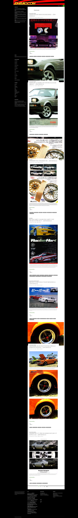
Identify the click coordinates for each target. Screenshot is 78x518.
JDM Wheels (31, 56)
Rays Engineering (48, 56)
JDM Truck (33, 497)
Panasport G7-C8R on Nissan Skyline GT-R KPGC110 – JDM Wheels (43, 434)
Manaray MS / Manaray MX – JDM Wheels (43, 161)
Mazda (34, 498)
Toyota (54, 318)
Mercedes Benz (35, 499)
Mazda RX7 (32, 499)
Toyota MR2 (36, 509)
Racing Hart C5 (55, 275)
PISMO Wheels (36, 134)
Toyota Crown (54, 212)
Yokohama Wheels (29, 513)
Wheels (35, 13)
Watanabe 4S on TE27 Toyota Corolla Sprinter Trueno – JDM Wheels (42, 346)
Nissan (31, 483)
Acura (31, 275)
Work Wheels (16, 68)
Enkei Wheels (31, 495)
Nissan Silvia (28, 502)
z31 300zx (52, 56)
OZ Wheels (28, 503)
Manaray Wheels (49, 212)
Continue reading (32, 51)
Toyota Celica (41, 134)
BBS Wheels (16, 66)
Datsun (37, 494)
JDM (29, 13)
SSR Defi (38, 318)
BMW (33, 494)
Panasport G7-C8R (39, 483)
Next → (47, 486)
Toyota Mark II (32, 213)
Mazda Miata (29, 499)
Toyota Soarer (32, 319)
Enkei (15, 72)
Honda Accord (42, 275)
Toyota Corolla (35, 427)
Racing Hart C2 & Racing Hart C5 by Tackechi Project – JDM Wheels (41, 220)
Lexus (31, 498)
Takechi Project (34, 507)
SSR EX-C (48, 318)
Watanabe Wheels (48, 427)
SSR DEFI (16, 78)
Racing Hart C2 (51, 275)
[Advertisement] (21, 37)
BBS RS (15, 69)
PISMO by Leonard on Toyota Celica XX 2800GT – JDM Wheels (42, 83)
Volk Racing (29, 511)
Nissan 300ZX (43, 56)
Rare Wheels (16, 75)
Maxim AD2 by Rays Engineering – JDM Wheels (42, 15)
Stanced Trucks (29, 507)
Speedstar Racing (35, 504)
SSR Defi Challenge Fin (43, 318)
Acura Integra (34, 275)
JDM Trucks (29, 498)
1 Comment (39, 222)
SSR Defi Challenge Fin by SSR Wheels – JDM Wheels (42, 282)
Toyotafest (39, 427)
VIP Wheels (32, 510)
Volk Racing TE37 (16, 65)
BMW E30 (35, 494)
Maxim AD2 (35, 56)
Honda (38, 275)
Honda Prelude (36, 212)
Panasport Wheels (45, 483)
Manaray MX (44, 212)
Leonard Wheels (32, 134)
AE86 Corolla (31, 212)
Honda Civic (29, 497)
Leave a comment (41, 17)
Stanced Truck (35, 506)
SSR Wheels (51, 318)
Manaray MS (40, 212)
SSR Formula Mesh (17, 71)
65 (44, 486)
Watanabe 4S (43, 427)
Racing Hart (46, 275)
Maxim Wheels (39, 56)
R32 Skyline (31, 503)
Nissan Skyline (34, 483)
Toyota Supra (46, 134)
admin (36, 17)
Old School (32, 13)
